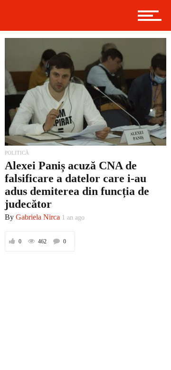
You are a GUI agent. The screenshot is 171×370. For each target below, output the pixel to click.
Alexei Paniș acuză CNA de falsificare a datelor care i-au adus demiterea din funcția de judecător (77, 184)
